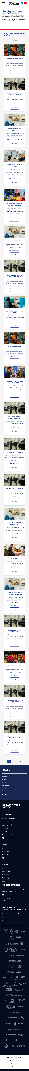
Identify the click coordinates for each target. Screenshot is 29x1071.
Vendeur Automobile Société (14, 165)
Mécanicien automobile (14, 452)
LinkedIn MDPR (8, 895)
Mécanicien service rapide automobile (14, 417)
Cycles (4, 868)
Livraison (4, 920)
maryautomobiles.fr (7, 831)
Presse (4, 791)
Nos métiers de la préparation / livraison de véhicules (13, 914)
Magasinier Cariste (14, 347)
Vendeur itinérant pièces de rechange (14, 381)
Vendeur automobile (14, 241)
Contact (4, 782)
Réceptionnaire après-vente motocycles (14, 204)
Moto (3, 848)
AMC (3, 900)
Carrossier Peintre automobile (14, 631)
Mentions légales (14, 1060)
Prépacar (4, 918)
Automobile (5, 828)
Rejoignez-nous (6, 788)
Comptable (14, 558)
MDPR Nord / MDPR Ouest (9, 891)
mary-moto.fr (5, 851)
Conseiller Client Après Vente (14, 311)
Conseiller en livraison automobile (14, 523)
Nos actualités (5, 785)
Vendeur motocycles (14, 666)
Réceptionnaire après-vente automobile (14, 93)
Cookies (14, 1066)
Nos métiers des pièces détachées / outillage (13, 889)
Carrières (4, 779)
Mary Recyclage (6, 898)
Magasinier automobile (14, 59)
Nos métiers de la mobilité (8, 818)
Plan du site (14, 1063)
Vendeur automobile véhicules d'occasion (14, 593)
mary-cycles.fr (6, 871)
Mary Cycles (7, 874)
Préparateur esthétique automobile (14, 701)
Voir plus (14, 72)
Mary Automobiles (8, 835)
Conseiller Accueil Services (14, 129)
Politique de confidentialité (14, 1057)
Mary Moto (6, 854)
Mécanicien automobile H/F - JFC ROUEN (14, 736)
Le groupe (5, 776)
